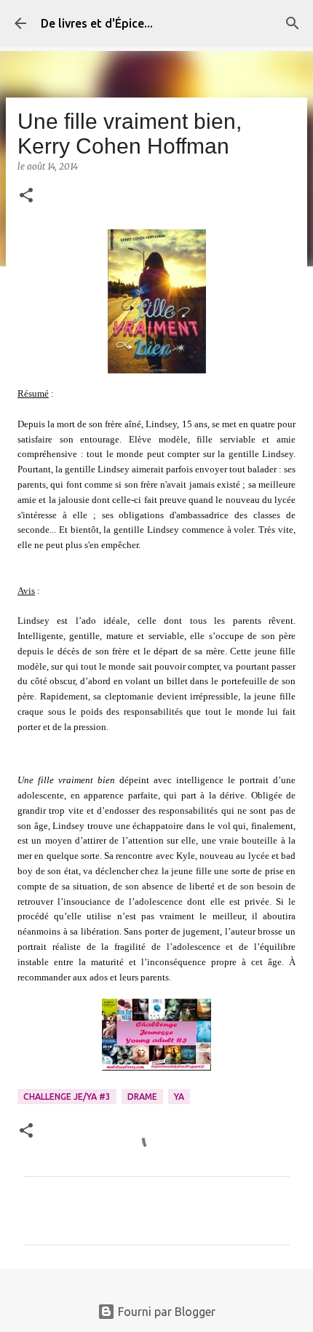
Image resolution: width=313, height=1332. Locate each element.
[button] (26, 196)
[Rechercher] (292, 23)
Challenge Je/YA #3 (67, 1096)
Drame (142, 1096)
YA (179, 1096)
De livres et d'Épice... (97, 23)
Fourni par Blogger (165, 1311)
